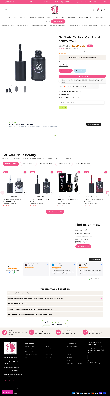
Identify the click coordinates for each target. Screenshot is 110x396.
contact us (70, 352)
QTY (60, 61)
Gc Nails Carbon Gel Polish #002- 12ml (40, 200)
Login (68, 360)
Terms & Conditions (31, 354)
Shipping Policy (29, 346)
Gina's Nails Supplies (13, 393)
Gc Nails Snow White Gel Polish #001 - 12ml (12, 200)
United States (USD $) (11, 388)
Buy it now (80, 70)
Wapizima (49, 354)
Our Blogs (70, 357)
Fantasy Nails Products (83, 163)
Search (69, 354)
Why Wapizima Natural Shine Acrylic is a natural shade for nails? (30, 314)
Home (47, 346)
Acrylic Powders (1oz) (64, 163)
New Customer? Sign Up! (74, 363)
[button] (108, 195)
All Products (49, 349)
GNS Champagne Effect (52, 25)
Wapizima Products (28, 163)
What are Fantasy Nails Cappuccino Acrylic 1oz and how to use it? (30, 309)
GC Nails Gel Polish (10, 163)
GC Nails (48, 357)
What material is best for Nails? (19, 293)
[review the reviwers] (47, 265)
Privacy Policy (29, 349)
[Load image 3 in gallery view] (25, 89)
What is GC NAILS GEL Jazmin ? (18, 304)
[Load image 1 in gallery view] (8, 89)
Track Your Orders (72, 346)
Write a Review (95, 259)
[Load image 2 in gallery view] (16, 89)
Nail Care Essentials (46, 163)
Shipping (61, 48)
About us (69, 349)
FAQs (26, 357)
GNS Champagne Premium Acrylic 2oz (77, 25)
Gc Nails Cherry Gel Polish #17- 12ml (94, 200)
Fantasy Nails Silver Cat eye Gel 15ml (67, 200)
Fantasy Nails (50, 352)
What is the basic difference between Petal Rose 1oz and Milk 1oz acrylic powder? (35, 298)
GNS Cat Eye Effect (33, 25)
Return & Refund (30, 352)
